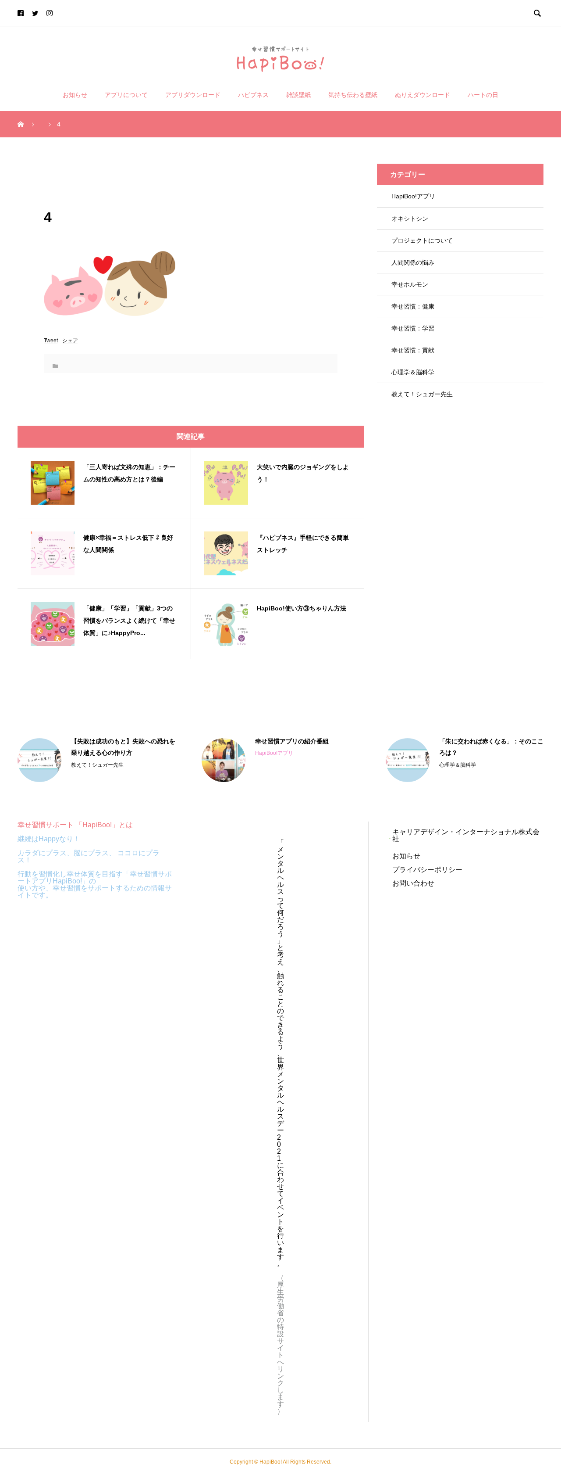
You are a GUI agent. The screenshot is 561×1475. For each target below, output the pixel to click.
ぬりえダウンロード (422, 94)
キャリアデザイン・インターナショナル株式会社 (466, 835)
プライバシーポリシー (427, 869)
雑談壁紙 (298, 94)
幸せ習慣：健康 (412, 306)
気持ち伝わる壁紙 (352, 94)
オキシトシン (409, 218)
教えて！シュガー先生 (422, 394)
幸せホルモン (409, 284)
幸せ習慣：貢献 (412, 350)
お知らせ (75, 94)
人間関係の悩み (412, 262)
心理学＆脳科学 (412, 372)
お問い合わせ (413, 883)
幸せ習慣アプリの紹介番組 (292, 741)
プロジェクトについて (422, 240)
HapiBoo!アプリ (413, 196)
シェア (70, 340)
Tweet (51, 340)
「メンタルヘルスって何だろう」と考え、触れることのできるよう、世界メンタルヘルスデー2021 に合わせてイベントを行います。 (280, 1053)
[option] (96, 760)
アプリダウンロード (192, 94)
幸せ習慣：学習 (412, 328)
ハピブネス (253, 94)
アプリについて (126, 94)
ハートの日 (483, 94)
